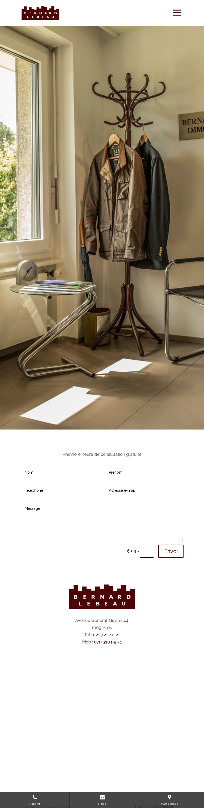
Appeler (34, 803)
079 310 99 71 (108, 642)
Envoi (171, 551)
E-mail (102, 803)
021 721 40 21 (106, 634)
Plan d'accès (169, 803)
